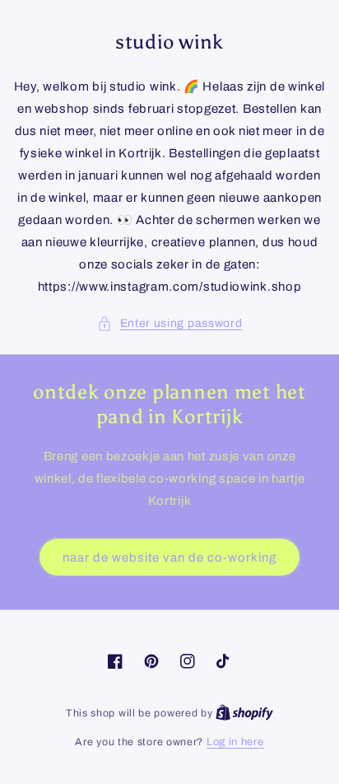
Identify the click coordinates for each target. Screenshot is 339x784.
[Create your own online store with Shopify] (244, 713)
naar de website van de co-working (169, 557)
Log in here (235, 742)
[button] (170, 323)
